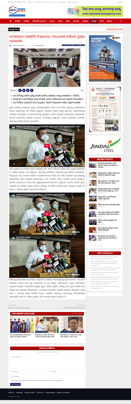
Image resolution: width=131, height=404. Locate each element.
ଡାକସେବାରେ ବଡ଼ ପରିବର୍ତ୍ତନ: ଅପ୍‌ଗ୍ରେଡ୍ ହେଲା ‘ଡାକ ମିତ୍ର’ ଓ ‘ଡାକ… (107, 238)
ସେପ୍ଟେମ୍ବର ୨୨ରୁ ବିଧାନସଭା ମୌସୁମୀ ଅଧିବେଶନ (107, 198)
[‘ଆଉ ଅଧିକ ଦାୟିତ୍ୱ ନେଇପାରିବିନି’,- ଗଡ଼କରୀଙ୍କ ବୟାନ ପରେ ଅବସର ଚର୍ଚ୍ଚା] (93, 214)
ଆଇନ (60, 21)
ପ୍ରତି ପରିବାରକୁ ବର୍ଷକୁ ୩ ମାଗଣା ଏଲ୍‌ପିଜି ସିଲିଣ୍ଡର (108, 229)
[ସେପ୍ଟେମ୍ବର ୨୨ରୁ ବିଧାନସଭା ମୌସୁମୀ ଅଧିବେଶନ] (93, 198)
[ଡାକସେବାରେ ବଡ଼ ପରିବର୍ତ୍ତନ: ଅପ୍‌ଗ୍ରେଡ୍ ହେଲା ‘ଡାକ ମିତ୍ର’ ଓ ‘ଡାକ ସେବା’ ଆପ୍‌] (93, 238)
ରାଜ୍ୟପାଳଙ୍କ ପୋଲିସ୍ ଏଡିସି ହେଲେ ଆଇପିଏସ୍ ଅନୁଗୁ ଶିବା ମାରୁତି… (109, 174)
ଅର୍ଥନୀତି (26, 21)
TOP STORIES (76, 45)
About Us (30, 2)
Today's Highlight (67, 45)
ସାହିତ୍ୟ (85, 21)
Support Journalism (73, 2)
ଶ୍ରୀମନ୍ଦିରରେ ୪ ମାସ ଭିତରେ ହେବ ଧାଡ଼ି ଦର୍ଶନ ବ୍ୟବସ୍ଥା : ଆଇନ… (108, 182)
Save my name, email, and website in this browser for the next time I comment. (37, 380)
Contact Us (54, 2)
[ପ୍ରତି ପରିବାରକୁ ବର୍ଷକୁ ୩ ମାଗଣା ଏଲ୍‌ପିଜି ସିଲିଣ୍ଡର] (93, 230)
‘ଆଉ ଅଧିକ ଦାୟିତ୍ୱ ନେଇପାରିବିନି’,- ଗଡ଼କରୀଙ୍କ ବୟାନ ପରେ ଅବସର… (109, 213)
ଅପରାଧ (52, 21)
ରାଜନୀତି (17, 21)
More (109, 21)
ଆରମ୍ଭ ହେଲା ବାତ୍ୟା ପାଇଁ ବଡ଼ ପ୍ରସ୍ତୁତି (19, 308)
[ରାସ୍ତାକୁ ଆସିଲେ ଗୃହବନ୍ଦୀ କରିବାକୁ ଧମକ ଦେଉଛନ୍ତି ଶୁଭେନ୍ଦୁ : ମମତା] (93, 191)
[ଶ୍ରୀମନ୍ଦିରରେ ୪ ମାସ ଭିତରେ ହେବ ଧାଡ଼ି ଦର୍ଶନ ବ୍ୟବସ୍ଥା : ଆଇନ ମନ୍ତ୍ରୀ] (72, 324)
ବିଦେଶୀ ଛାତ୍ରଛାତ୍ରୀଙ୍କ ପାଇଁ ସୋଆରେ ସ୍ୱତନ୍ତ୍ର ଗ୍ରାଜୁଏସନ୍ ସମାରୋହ (108, 165)
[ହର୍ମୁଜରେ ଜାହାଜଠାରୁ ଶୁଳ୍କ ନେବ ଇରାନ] (93, 222)
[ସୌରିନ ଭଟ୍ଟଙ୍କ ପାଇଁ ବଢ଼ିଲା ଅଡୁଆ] (93, 206)
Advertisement (62, 2)
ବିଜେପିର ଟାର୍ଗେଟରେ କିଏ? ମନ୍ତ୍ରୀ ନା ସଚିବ (75, 308)
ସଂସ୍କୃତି (94, 21)
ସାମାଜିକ (76, 21)
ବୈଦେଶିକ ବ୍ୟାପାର (39, 21)
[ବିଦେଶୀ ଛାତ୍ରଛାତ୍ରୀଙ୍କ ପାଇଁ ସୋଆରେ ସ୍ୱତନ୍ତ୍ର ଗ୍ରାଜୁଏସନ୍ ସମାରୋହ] (22, 324)
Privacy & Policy (45, 2)
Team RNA (37, 2)
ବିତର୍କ (102, 21)
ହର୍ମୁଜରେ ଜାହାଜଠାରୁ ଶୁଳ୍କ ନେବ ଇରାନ (107, 221)
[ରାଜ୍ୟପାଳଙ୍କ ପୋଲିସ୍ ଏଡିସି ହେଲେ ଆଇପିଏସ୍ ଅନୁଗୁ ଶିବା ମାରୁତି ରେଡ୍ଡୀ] (47, 324)
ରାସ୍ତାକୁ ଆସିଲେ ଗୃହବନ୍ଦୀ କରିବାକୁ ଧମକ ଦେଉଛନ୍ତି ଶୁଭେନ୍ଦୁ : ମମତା (108, 190)
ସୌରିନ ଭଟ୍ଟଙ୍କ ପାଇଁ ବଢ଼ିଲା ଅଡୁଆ (109, 204)
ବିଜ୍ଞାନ (68, 21)
